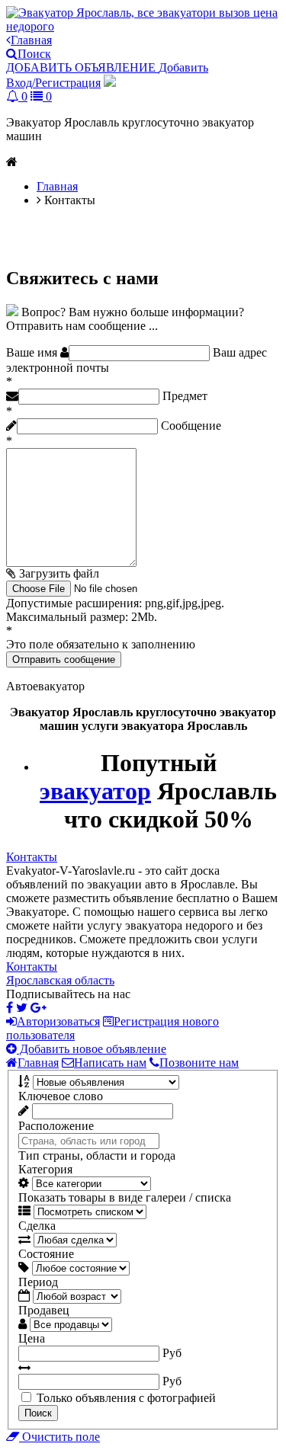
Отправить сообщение (63, 659)
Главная (38, 1062)
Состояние (46, 1253)
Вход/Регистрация (53, 82)
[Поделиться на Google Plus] (39, 1007)
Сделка (37, 1225)
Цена (31, 1338)
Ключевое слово (60, 1096)
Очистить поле (59, 1436)
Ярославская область (60, 980)
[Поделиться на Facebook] (9, 1007)
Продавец (43, 1310)
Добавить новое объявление (91, 1048)
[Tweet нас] (21, 1007)
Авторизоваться (58, 1021)
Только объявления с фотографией (126, 1397)
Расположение (56, 1125)
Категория (45, 1169)
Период (38, 1282)
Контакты (31, 856)
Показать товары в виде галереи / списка (124, 1197)
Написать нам (110, 1062)
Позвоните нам (199, 1062)
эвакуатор (95, 791)
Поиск (38, 1413)
